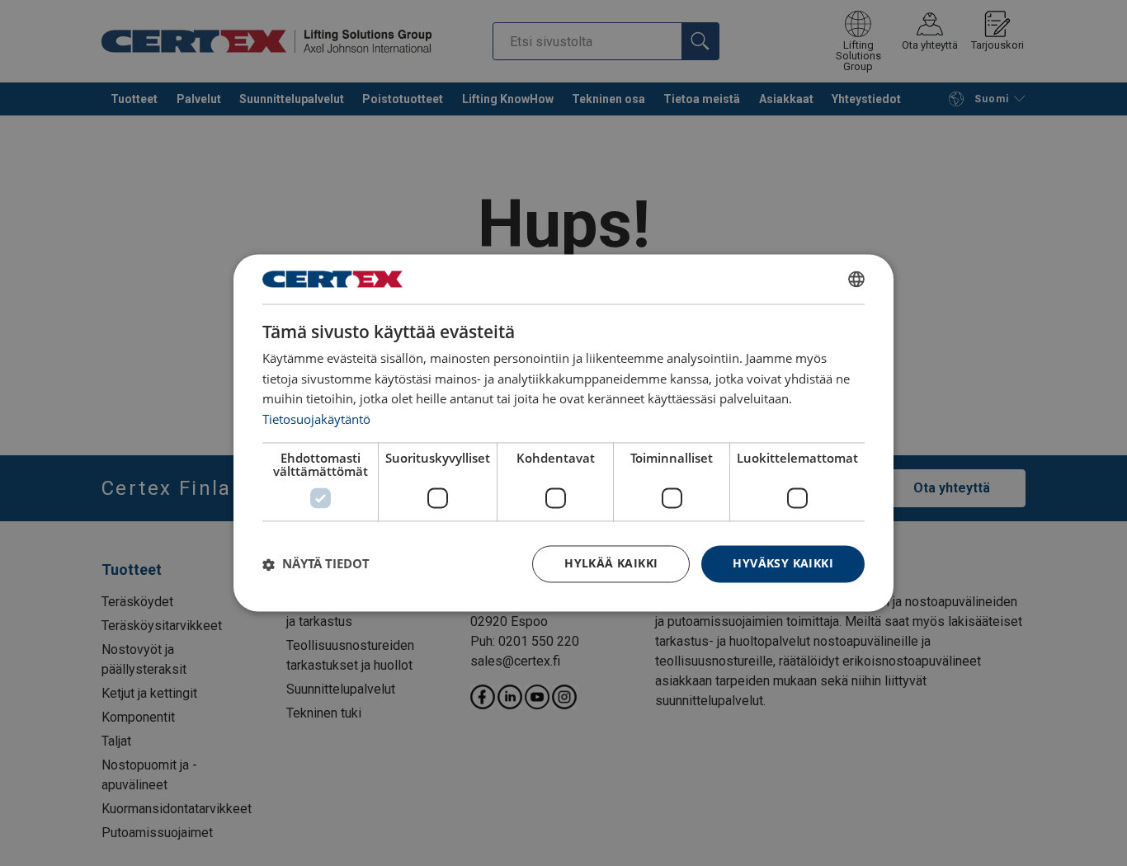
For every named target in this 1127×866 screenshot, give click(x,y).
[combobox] (856, 279)
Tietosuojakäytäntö (316, 420)
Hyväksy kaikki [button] (783, 564)
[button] (316, 564)
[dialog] (563, 432)
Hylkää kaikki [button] (611, 564)
